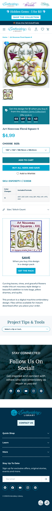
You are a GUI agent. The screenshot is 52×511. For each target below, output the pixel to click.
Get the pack (26, 271)
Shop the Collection (26, 17)
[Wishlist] (42, 29)
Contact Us (26, 423)
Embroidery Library (15, 496)
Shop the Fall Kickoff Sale (27, 23)
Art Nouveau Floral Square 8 (21, 37)
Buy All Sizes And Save (26, 168)
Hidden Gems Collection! (33, 111)
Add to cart (26, 160)
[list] (26, 64)
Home (5, 37)
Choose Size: (11, 143)
